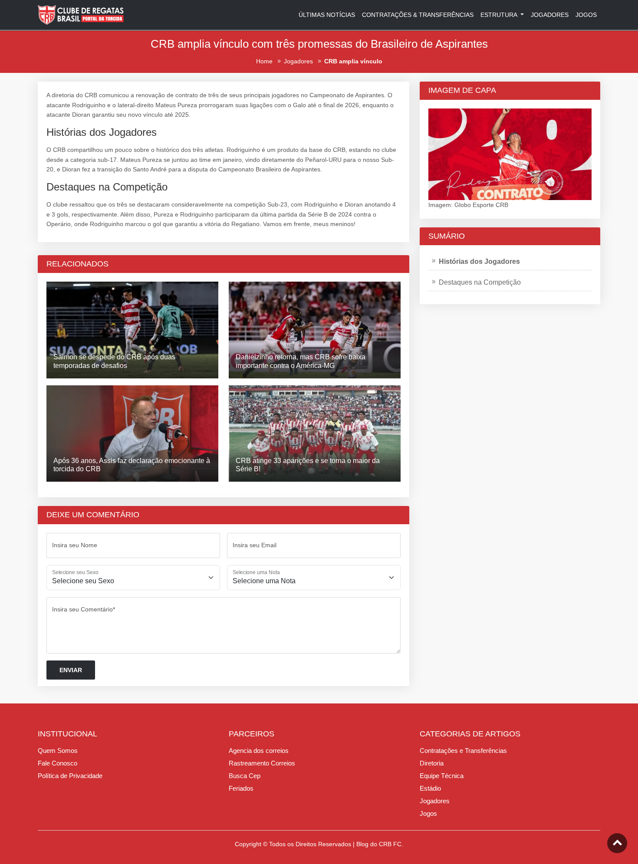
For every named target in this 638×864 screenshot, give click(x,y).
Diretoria (432, 763)
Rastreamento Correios (262, 763)
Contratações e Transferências (463, 750)
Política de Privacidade (70, 775)
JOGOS (586, 14)
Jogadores (435, 801)
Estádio (430, 788)
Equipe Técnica (442, 775)
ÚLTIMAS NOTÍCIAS (327, 14)
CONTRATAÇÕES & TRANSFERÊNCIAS (418, 14)
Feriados (241, 788)
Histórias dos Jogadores (479, 261)
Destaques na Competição (480, 282)
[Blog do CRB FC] (81, 14)
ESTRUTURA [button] (499, 14)
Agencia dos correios (259, 750)
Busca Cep (244, 775)
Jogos (428, 813)
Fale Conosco (57, 763)
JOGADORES (550, 14)
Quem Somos (58, 750)
